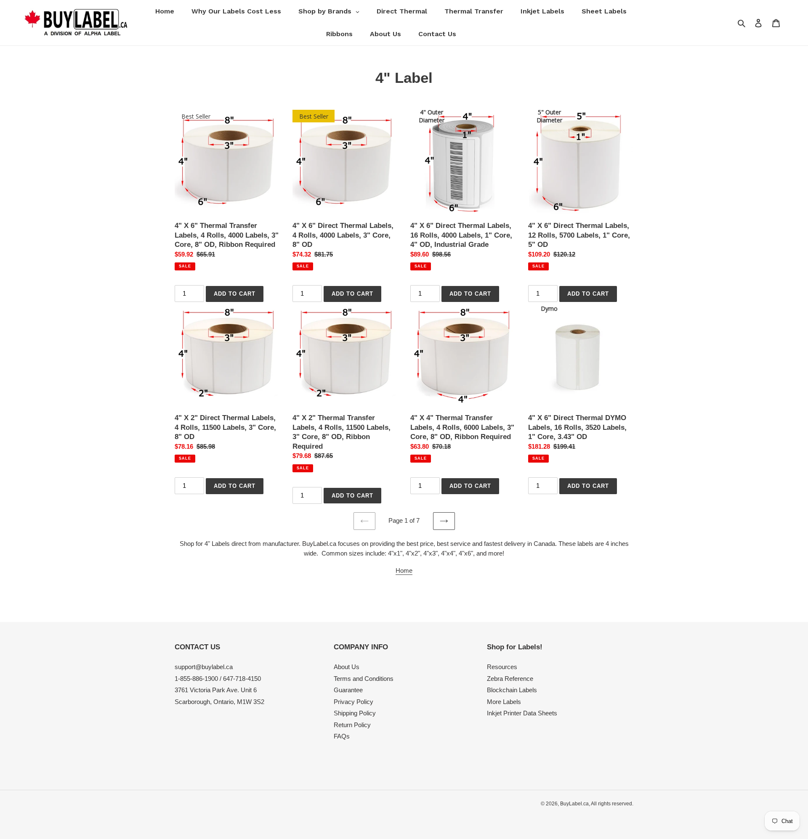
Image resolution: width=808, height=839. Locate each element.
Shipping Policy (355, 713)
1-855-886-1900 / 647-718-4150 (218, 678)
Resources (502, 666)
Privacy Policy (353, 701)
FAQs (342, 736)
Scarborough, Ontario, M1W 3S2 (219, 701)
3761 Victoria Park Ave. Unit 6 (216, 689)
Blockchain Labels (512, 689)
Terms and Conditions (363, 678)
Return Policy (352, 724)
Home (404, 570)
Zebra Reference (510, 678)
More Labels (504, 701)
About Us (346, 666)
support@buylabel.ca (204, 666)
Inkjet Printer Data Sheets (522, 713)
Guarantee (348, 689)
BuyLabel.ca (574, 804)
